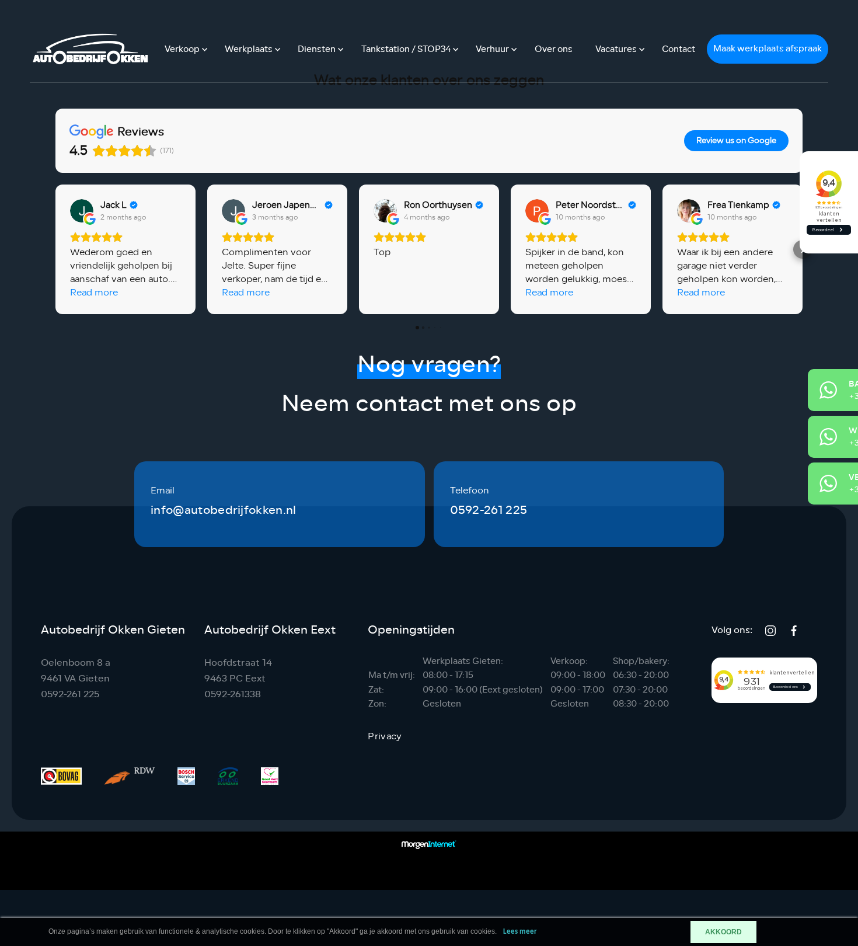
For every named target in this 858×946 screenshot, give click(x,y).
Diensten (317, 49)
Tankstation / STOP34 (406, 49)
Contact (678, 49)
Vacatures (616, 49)
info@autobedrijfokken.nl (224, 510)
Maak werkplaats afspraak (767, 48)
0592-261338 (232, 694)
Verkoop (182, 49)
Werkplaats (249, 49)
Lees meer (520, 931)
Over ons (554, 49)
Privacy (385, 736)
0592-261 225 (489, 510)
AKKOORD (723, 932)
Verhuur (492, 49)
